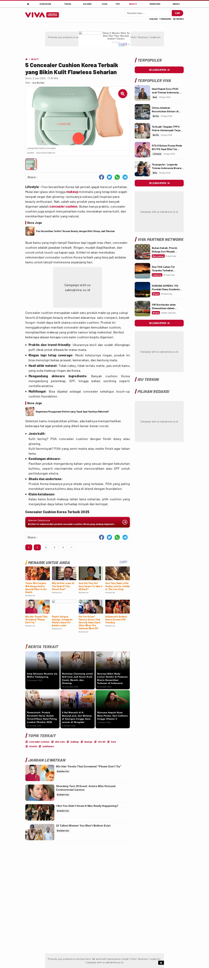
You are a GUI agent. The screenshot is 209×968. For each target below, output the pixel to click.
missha (33, 746)
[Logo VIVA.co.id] (43, 15)
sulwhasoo (48, 746)
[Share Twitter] (109, 177)
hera (113, 741)
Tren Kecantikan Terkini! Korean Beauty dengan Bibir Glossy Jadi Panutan (75, 231)
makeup (72, 192)
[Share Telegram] (125, 177)
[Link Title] (142, 93)
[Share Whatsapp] (117, 177)
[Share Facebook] (101, 177)
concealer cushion (63, 206)
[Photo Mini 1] (31, 164)
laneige (88, 741)
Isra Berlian (38, 82)
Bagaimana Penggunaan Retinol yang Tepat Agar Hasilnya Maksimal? (72, 411)
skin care (60, 741)
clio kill (102, 741)
